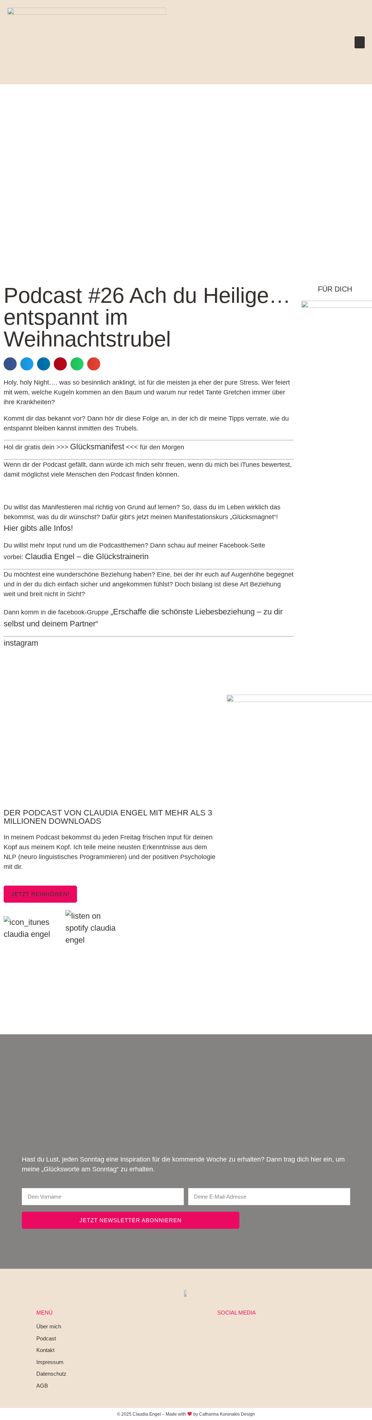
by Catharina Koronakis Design (224, 1414)
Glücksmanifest (97, 446)
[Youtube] (254, 1331)
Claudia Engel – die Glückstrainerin (87, 556)
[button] (360, 42)
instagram (21, 642)
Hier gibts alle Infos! (38, 528)
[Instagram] (219, 1331)
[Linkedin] (236, 1331)
